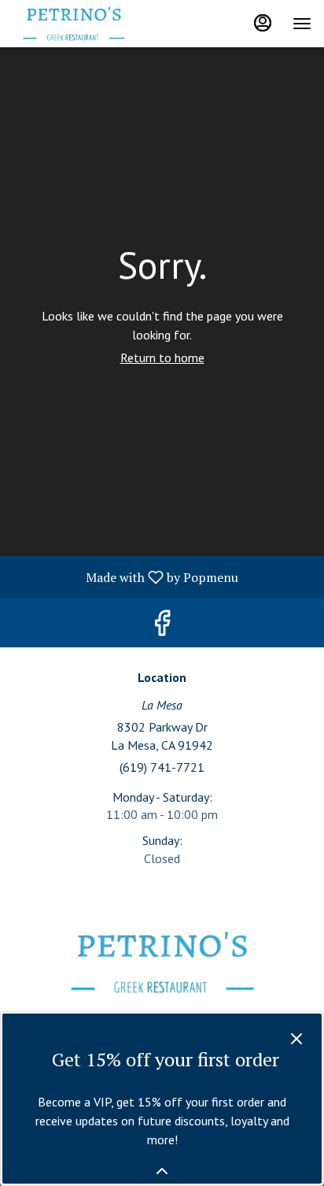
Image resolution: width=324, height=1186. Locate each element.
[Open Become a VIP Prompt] (162, 1171)
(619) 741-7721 (162, 767)
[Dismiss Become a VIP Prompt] (296, 1039)
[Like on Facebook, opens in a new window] (162, 626)
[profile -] (262, 22)
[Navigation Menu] (302, 23)
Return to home (162, 357)
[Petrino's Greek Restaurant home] (83, 23)
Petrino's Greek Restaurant (162, 962)
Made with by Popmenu (125, 576)
